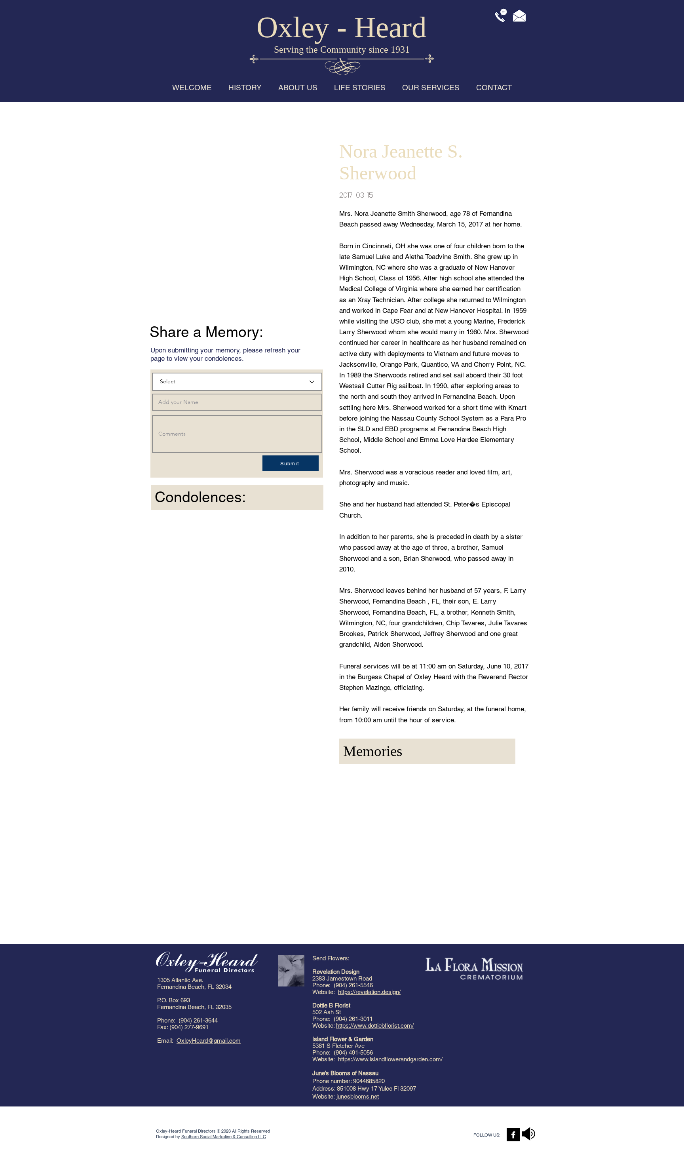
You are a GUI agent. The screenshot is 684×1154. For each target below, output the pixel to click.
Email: (167, 1040)
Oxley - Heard (341, 27)
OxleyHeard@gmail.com (209, 1040)
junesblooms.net (357, 1096)
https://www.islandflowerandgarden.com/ (390, 1059)
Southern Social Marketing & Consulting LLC (223, 1136)
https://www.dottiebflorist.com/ (375, 1025)
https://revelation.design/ (369, 991)
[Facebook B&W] (513, 1134)
